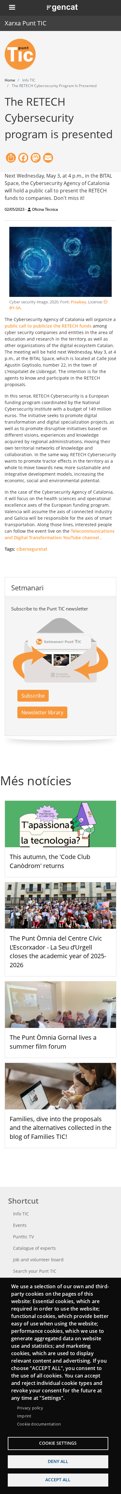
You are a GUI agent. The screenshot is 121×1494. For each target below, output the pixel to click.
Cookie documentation (39, 1424)
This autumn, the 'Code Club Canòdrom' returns (50, 861)
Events (20, 1225)
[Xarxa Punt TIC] (23, 54)
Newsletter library (42, 712)
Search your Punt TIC (34, 1271)
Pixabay (78, 302)
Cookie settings (58, 1443)
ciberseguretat (31, 549)
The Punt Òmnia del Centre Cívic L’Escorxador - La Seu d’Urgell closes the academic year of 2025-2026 (58, 951)
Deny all (58, 1461)
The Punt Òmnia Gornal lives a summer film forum (53, 1042)
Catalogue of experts (34, 1248)
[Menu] (12, 7)
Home (10, 80)
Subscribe (33, 695)
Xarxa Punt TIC (26, 23)
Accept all (57, 1480)
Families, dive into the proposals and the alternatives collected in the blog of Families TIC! (60, 1128)
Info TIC (21, 1214)
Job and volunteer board (38, 1260)
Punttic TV (23, 1237)
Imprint (24, 1416)
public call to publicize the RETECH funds (48, 326)
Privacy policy (30, 1408)
